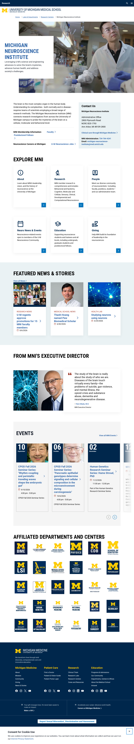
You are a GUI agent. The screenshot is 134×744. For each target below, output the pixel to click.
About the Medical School (100, 682)
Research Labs (73, 676)
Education (97, 667)
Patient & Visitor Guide (52, 676)
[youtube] (29, 691)
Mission (18, 676)
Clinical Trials (73, 672)
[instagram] (21, 691)
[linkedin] (78, 691)
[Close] (129, 731)
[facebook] (16, 691)
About (17, 672)
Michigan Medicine (26, 667)
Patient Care (51, 667)
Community (19, 679)
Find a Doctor (49, 672)
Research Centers (74, 679)
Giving (17, 682)
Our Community (97, 676)
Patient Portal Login (51, 679)
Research (73, 667)
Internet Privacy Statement (22, 739)
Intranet (94, 686)
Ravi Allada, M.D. (82, 404)
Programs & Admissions (100, 672)
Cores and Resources (76, 682)
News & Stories (20, 686)
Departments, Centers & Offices (102, 679)
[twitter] (25, 691)
